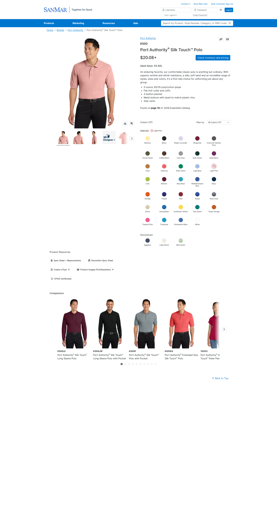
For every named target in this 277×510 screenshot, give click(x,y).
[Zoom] (131, 123)
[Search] (229, 23)
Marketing (78, 23)
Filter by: (200, 122)
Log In (229, 10)
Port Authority (75, 30)
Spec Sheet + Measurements (67, 260)
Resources (109, 23)
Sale (135, 23)
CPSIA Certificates (62, 278)
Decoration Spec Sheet (102, 260)
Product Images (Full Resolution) (95, 269)
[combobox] (218, 122)
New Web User (201, 4)
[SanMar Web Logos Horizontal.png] (68, 9)
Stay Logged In (170, 15)
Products (49, 23)
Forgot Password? (200, 15)
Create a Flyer (60, 269)
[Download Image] (125, 123)
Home (50, 30)
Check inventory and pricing (213, 57)
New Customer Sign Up (222, 4)
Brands (60, 30)
